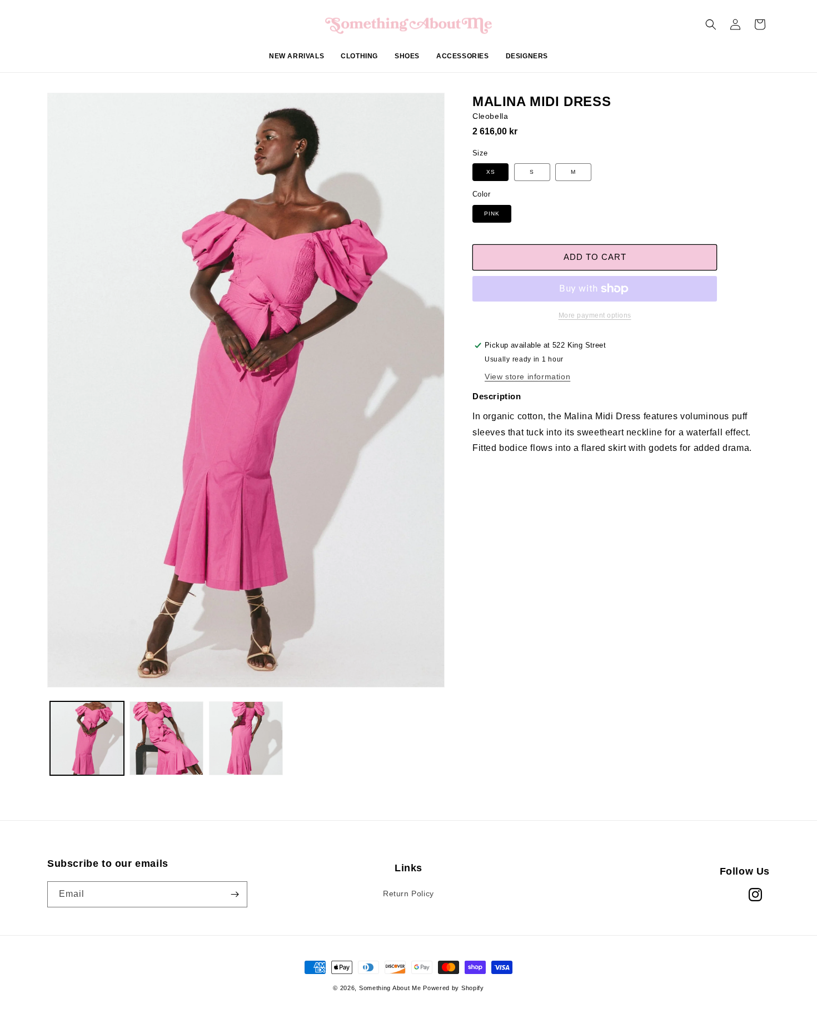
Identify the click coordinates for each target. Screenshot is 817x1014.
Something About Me (390, 988)
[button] (359, 62)
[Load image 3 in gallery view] (246, 738)
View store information (527, 376)
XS (490, 172)
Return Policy (408, 893)
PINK (492, 213)
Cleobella (490, 116)
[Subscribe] (234, 894)
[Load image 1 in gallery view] (87, 738)
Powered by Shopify (453, 988)
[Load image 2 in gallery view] (166, 738)
